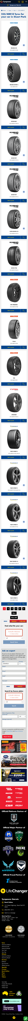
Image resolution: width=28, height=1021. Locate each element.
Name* (4, 666)
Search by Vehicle (6, 944)
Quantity (21, 661)
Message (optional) (7, 719)
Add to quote (11, 54)
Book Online (5, 971)
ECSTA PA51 (14, 121)
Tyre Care (4, 950)
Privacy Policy (9, 731)
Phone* (4, 671)
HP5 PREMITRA (14, 304)
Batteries (4, 961)
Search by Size (5, 946)
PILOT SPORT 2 (14, 451)
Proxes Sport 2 (14, 84)
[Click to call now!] (19, 2)
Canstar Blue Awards (7, 984)
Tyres (3, 943)
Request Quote (7, 736)
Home (4, 10)
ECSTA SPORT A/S (14, 231)
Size (3, 661)
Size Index (4, 982)
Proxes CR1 (14, 48)
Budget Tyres (5, 985)
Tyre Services (5, 963)
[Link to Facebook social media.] (14, 1017)
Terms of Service (19, 731)
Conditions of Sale (19, 1014)
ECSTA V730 (14, 268)
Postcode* (4, 681)
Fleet (3, 973)
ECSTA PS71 (14, 158)
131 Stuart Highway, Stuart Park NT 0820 (15, 906)
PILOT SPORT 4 (14, 488)
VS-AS (14, 341)
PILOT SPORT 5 (14, 598)
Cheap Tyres (5, 987)
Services (4, 959)
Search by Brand (6, 948)
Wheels (4, 954)
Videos (4, 977)
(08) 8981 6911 (9, 910)
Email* (4, 676)
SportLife (14, 414)
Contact (4, 969)
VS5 (14, 378)
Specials (4, 967)
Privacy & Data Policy (10, 1014)
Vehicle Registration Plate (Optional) (8, 713)
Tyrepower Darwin (15, 5)
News (3, 975)
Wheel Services (5, 965)
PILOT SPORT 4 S (14, 561)
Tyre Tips (4, 952)
